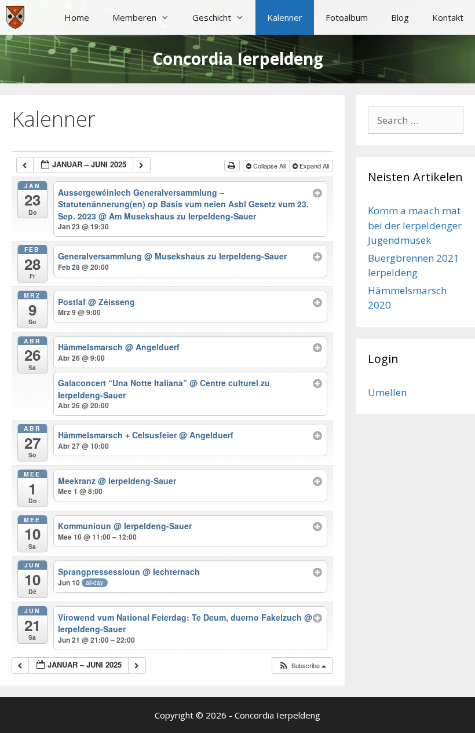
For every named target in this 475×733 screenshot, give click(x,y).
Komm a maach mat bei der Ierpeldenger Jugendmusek (415, 225)
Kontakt (447, 17)
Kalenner (284, 17)
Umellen (387, 392)
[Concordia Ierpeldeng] (15, 17)
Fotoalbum (347, 17)
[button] (302, 665)
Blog (400, 17)
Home (76, 17)
